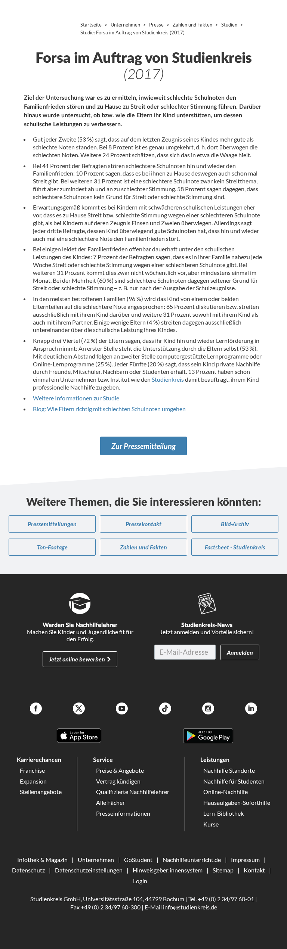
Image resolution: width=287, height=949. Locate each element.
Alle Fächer (110, 802)
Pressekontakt (143, 523)
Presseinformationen (123, 813)
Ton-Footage (52, 547)
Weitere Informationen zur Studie (76, 397)
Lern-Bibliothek (223, 813)
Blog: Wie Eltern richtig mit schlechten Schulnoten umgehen (109, 408)
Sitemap (223, 870)
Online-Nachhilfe (225, 791)
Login (140, 880)
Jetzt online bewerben (77, 659)
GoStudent (138, 859)
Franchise (32, 770)
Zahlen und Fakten (143, 547)
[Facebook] (36, 709)
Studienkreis (168, 379)
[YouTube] (122, 709)
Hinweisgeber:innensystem (168, 870)
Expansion (33, 781)
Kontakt (254, 870)
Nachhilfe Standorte (229, 770)
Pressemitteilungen (52, 523)
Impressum (245, 859)
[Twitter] (79, 709)
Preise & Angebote (120, 770)
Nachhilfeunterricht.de (192, 859)
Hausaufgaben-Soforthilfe (236, 802)
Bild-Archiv (235, 523)
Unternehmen (96, 859)
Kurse (211, 824)
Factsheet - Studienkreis (235, 547)
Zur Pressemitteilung (143, 445)
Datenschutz (28, 870)
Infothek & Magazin (42, 859)
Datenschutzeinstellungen (89, 870)
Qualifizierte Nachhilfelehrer (132, 791)
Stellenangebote (41, 791)
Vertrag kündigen (118, 781)
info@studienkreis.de (190, 907)
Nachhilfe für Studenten (234, 781)
